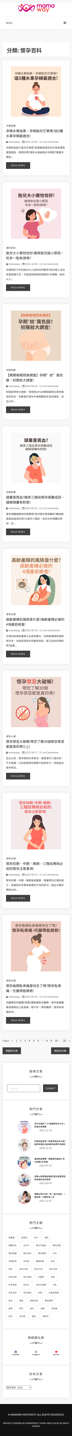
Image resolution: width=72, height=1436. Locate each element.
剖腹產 (12, 1237)
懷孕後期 (27, 1276)
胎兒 (32, 1308)
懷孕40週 (23, 1268)
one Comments (51, 630)
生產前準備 (54, 1292)
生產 (40, 1292)
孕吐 (55, 1253)
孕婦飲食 (13, 1261)
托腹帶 (41, 1276)
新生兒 (26, 1284)
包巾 (36, 1237)
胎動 (43, 1308)
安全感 (26, 1261)
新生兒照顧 (41, 1284)
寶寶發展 (40, 1261)
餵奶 (34, 1316)
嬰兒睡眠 (42, 1253)
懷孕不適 (38, 1268)
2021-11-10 (45, 1130)
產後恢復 (34, 1300)
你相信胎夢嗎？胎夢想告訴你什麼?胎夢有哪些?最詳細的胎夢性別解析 (49, 1143)
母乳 (55, 1284)
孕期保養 (10, 125)
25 (64, 1040)
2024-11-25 (45, 1148)
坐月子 (26, 1245)
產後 (21, 1300)
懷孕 (11, 1268)
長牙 (11, 1316)
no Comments (50, 141)
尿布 (53, 1261)
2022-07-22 (45, 1165)
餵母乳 (46, 1316)
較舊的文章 (12, 1050)
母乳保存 (13, 1292)
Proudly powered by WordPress (20, 1423)
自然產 (54, 1308)
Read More (18, 165)
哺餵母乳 (13, 1245)
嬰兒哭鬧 (57, 1245)
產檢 (11, 1308)
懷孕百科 (10, 247)
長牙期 (22, 1316)
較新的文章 (60, 1050)
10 (56, 1040)
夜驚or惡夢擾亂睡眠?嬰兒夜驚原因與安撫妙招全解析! (49, 1178)
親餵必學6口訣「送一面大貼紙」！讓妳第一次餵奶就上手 (50, 1195)
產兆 (11, 1300)
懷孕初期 (13, 1276)
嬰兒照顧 (13, 1253)
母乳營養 (27, 1292)
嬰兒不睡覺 (41, 1245)
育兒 (21, 1308)
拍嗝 (53, 1276)
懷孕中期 (53, 1268)
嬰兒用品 (27, 1253)
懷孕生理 (10, 614)
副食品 (24, 1237)
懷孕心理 (10, 736)
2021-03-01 (45, 1183)
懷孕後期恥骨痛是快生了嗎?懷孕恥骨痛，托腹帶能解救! (33, 988)
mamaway (14, 141)
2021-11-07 (45, 1200)
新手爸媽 (13, 1284)
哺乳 (47, 1237)
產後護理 (49, 1300)
